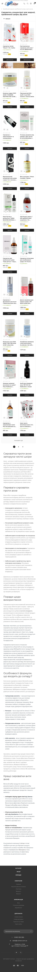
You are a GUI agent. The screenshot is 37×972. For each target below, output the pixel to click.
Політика (18, 889)
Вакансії (18, 891)
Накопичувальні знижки (18, 886)
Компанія (18, 880)
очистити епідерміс (25, 611)
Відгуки (18, 893)
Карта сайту (18, 924)
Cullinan (22, 843)
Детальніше (9, 59)
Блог (18, 903)
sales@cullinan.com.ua (19, 940)
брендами (22, 850)
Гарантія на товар (18, 921)
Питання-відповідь (18, 905)
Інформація (18, 899)
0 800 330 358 (19, 937)
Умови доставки (18, 919)
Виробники (18, 907)
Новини (18, 884)
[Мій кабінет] (31, 3)
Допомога (18, 913)
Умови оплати (18, 917)
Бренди (18, 875)
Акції (18, 871)
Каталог (18, 868)
